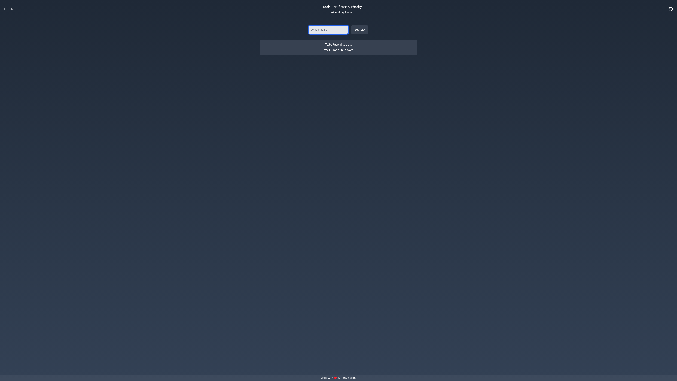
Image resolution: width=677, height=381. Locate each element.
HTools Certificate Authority (341, 7)
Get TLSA (360, 29)
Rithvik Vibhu (348, 377)
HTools (8, 9)
